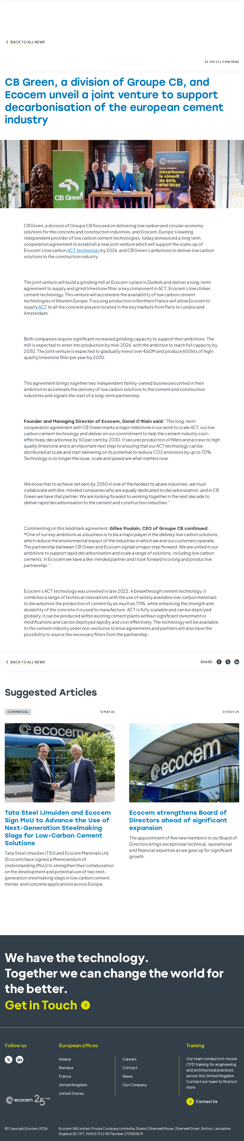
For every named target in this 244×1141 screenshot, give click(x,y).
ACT (42, 307)
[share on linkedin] (236, 661)
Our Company (134, 1084)
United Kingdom (73, 1084)
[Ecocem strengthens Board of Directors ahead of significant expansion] (184, 762)
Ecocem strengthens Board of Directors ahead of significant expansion (178, 820)
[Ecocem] (28, 1100)
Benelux (66, 1067)
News (127, 1076)
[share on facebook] (219, 661)
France (65, 1076)
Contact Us (207, 1101)
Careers (129, 1059)
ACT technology (83, 250)
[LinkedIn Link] (19, 1059)
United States (71, 1093)
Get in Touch (41, 1004)
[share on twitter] (227, 661)
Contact (129, 1067)
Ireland (65, 1059)
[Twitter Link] (8, 1059)
